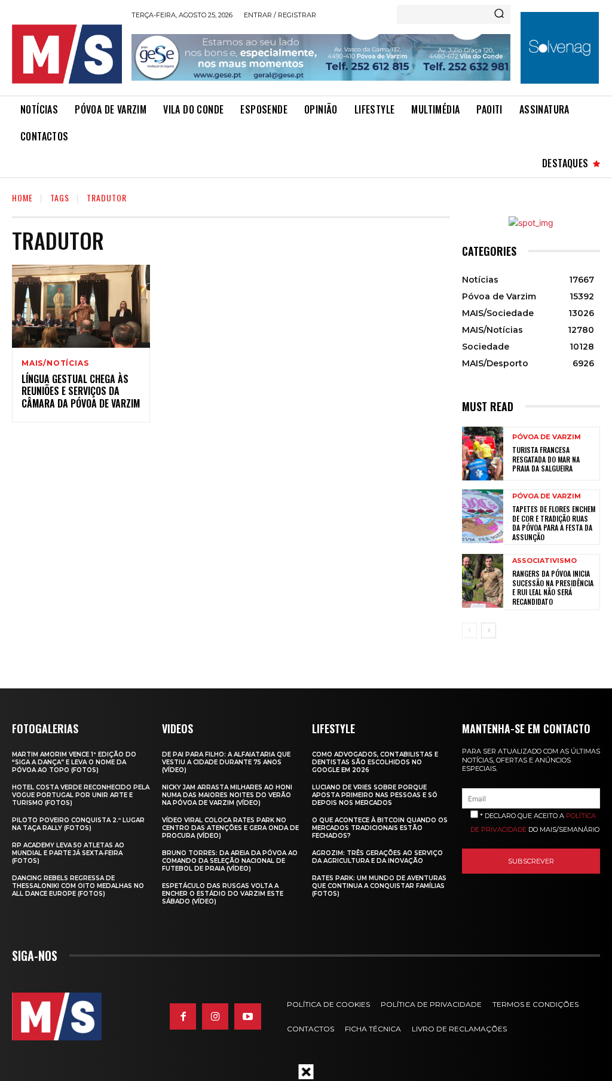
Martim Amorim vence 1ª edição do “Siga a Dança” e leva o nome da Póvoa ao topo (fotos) (74, 762)
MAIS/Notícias (55, 363)
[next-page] (488, 630)
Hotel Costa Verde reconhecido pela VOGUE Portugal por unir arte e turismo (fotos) (80, 795)
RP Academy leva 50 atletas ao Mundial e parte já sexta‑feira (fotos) (68, 853)
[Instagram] (215, 1016)
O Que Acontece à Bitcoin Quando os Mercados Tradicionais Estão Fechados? (380, 828)
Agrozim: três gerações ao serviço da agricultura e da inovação (377, 857)
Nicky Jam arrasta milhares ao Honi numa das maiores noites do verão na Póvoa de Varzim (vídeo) (227, 795)
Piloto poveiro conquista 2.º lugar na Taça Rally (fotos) (78, 824)
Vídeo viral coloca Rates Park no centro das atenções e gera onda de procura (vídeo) (230, 828)
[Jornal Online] (67, 54)
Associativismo (544, 561)
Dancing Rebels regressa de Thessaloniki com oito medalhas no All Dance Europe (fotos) (78, 886)
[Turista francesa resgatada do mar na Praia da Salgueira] (482, 453)
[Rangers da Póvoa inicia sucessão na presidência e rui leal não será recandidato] (482, 581)
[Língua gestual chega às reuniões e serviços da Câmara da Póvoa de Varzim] (81, 306)
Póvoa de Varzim (546, 437)
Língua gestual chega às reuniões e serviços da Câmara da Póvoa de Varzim (81, 391)
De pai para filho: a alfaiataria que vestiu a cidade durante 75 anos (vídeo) (226, 762)
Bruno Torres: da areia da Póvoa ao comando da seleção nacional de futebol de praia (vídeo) (230, 860)
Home (22, 197)
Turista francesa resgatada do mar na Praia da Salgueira (546, 459)
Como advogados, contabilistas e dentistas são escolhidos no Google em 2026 (375, 762)
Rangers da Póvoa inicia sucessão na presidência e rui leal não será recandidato (552, 587)
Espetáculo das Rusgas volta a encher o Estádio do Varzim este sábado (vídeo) (222, 893)
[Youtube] (247, 1016)
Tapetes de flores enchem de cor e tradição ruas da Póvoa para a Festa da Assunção (553, 523)
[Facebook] (183, 1016)
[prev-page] (469, 630)
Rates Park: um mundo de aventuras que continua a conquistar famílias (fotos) (379, 886)
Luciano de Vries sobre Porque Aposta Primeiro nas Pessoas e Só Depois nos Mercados (374, 795)
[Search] (499, 14)
